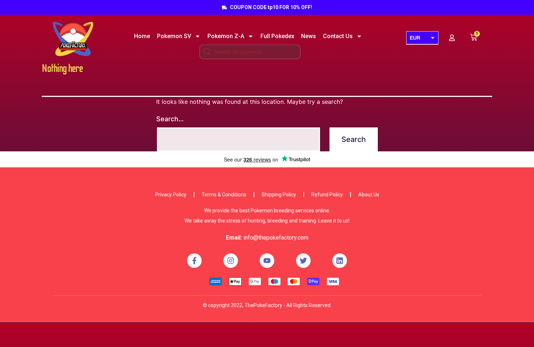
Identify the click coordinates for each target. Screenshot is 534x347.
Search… (170, 119)
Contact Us (338, 36)
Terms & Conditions (224, 194)
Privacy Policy (170, 194)
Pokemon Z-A (225, 36)
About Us (368, 194)
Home (142, 36)
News (308, 36)
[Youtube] (267, 260)
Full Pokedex (277, 36)
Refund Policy (327, 194)
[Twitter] (303, 260)
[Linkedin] (339, 260)
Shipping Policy (279, 194)
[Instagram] (230, 260)
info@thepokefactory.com (275, 237)
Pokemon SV (174, 36)
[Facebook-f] (194, 260)
